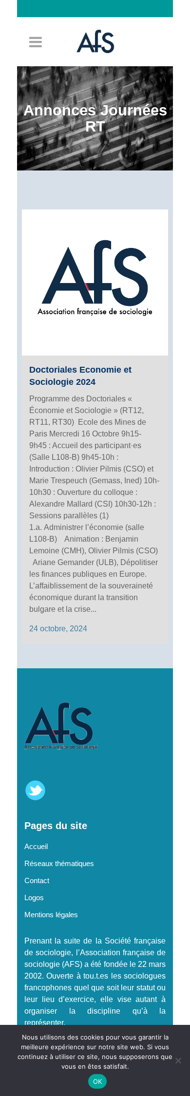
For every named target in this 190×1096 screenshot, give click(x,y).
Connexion (99, 26)
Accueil (36, 846)
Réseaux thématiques (59, 863)
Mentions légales (51, 914)
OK (97, 1081)
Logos (34, 897)
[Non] (178, 1060)
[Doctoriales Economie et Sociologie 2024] (95, 282)
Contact (36, 880)
